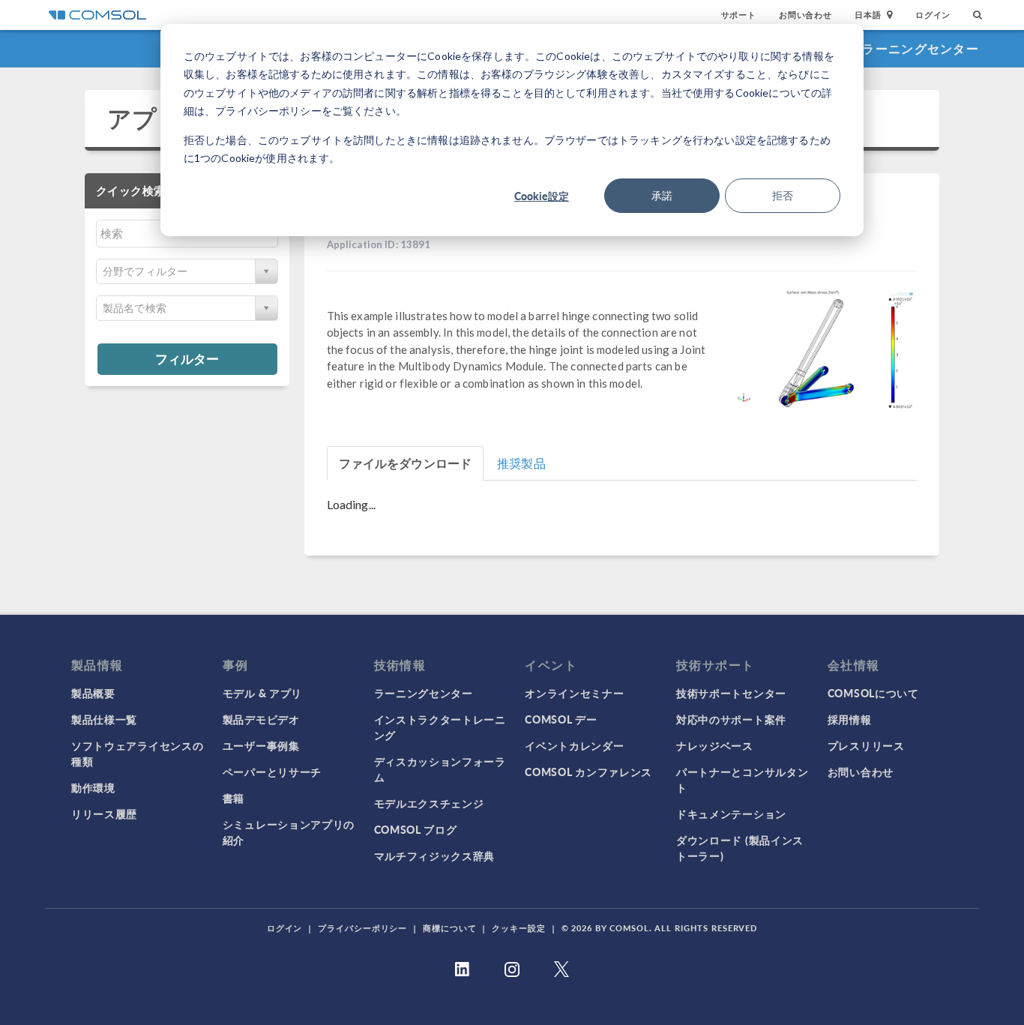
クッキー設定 (518, 928)
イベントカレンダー (574, 745)
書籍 (233, 797)
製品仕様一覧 (104, 719)
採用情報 (850, 719)
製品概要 (93, 692)
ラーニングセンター (920, 48)
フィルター (187, 358)
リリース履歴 (104, 813)
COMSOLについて (873, 692)
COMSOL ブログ (415, 829)
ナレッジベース (714, 745)
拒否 (782, 195)
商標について (449, 928)
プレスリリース (866, 745)
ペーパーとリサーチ (272, 771)
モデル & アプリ (262, 692)
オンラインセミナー (574, 692)
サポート (738, 14)
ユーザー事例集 (261, 745)
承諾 (661, 195)
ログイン (933, 14)
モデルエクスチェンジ (429, 803)
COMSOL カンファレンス (588, 771)
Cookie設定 (541, 195)
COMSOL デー (561, 719)
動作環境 (93, 787)
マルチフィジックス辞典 (435, 855)
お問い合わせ (805, 14)
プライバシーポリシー (362, 928)
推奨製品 (521, 463)
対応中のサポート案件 (731, 719)
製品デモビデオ (261, 719)
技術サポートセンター (731, 692)
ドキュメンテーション (731, 813)
